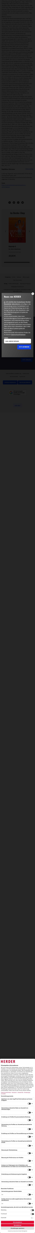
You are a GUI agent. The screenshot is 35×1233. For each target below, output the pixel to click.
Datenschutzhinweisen (18, 335)
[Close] (32, 293)
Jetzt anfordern (24, 347)
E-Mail (6, 338)
